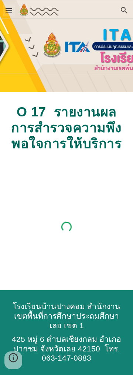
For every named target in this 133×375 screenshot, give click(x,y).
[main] (66, 128)
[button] (9, 10)
